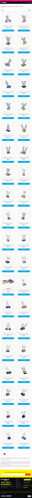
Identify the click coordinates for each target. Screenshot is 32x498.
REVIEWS (17, 481)
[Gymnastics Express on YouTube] (26, 487)
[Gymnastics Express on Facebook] (24, 487)
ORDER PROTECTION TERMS (19, 485)
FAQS (17, 480)
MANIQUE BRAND (18, 482)
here (8, 464)
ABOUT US (17, 479)
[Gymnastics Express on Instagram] (25, 487)
